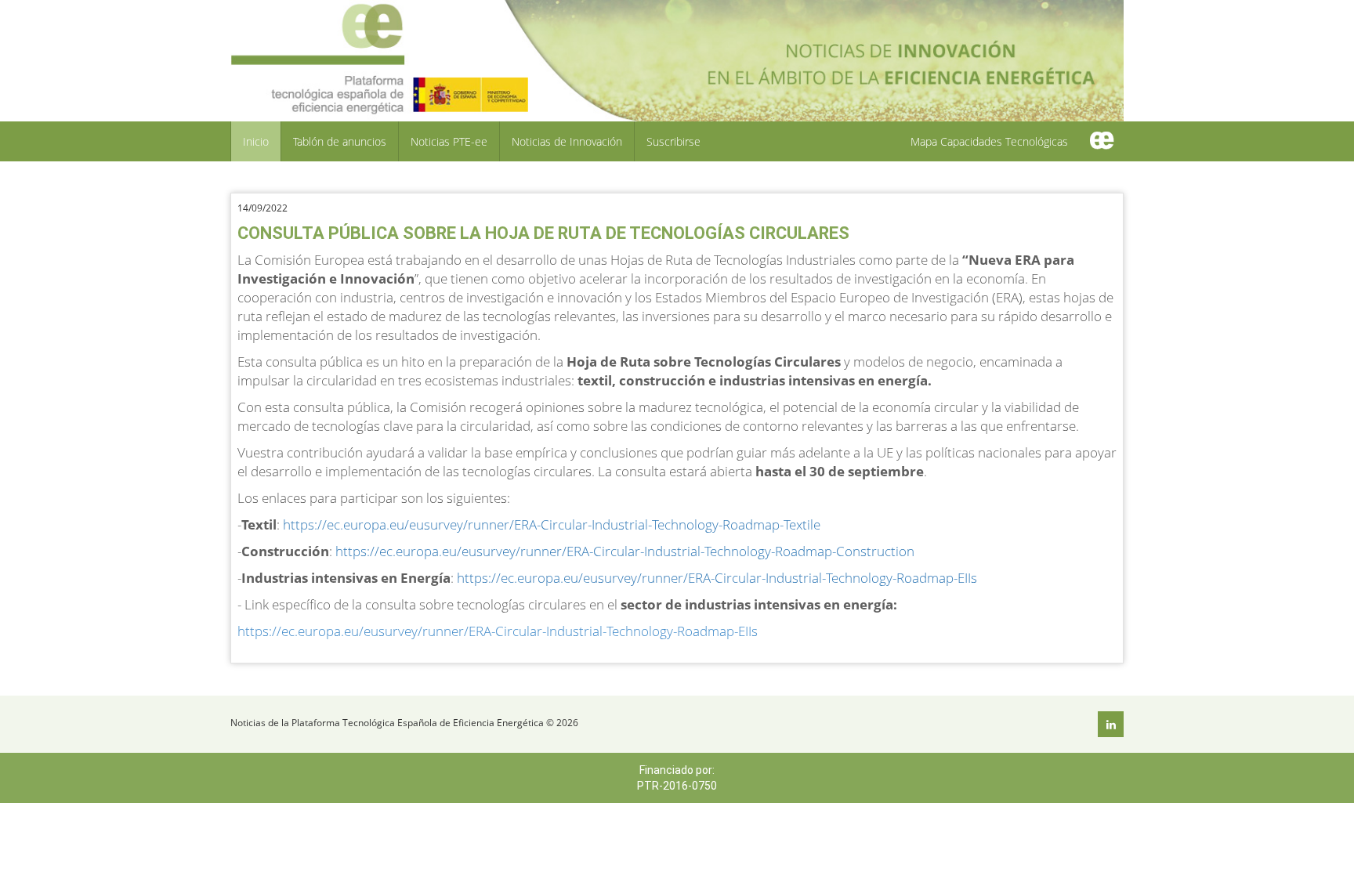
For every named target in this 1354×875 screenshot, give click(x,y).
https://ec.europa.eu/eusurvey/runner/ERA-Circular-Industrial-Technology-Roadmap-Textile (551, 524)
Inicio (256, 141)
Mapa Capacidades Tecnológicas (989, 141)
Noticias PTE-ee (449, 141)
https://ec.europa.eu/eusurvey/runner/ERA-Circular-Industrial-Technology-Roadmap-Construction (624, 551)
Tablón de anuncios (339, 141)
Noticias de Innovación (567, 141)
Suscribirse (673, 141)
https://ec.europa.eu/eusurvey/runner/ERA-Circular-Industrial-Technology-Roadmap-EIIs (717, 578)
